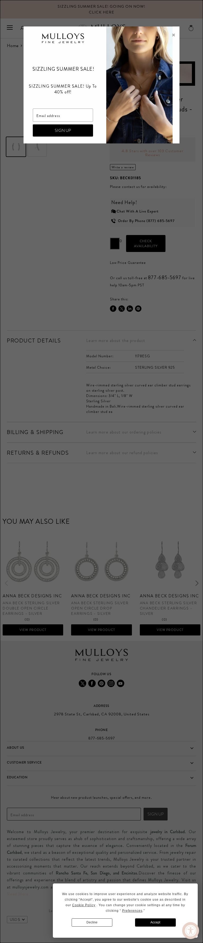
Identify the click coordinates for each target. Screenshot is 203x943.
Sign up (63, 130)
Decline (92, 922)
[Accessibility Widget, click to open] (190, 930)
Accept (155, 922)
